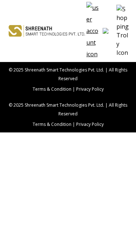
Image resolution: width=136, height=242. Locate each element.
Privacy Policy (90, 89)
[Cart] (108, 31)
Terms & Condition (52, 89)
